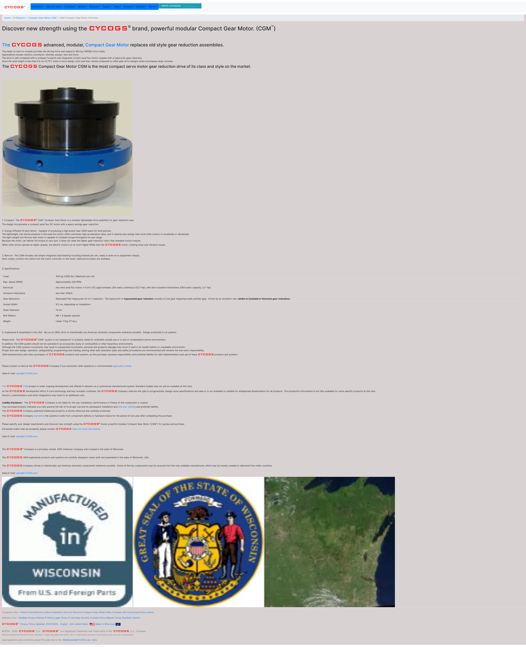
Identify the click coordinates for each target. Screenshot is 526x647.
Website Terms (113, 617)
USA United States (78, 624)
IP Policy (49, 617)
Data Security (82, 617)
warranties (39, 415)
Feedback (127, 617)
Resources (94, 6)
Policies (152, 6)
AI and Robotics (35, 612)
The (22, 45)
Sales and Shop (53, 6)
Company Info (119, 612)
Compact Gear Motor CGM (42, 17)
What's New (105, 612)
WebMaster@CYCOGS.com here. (80, 640)
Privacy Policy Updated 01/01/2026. (30, 624)
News (116, 6)
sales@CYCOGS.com (27, 373)
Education (140, 6)
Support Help (91, 612)
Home (7, 17)
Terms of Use (68, 617)
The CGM (15, 386)
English (64, 624)
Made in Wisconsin (105, 624)
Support (106, 6)
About (150, 612)
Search (136, 617)
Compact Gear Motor (107, 45)
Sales (47, 612)
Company (127, 6)
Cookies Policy (97, 617)
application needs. (122, 366)
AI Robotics (37, 6)
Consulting (69, 6)
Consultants (57, 612)
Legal (57, 617)
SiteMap (23, 617)
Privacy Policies (36, 617)
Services (82, 6)
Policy (143, 612)
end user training (127, 406)
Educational (133, 612)
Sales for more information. (86, 429)
